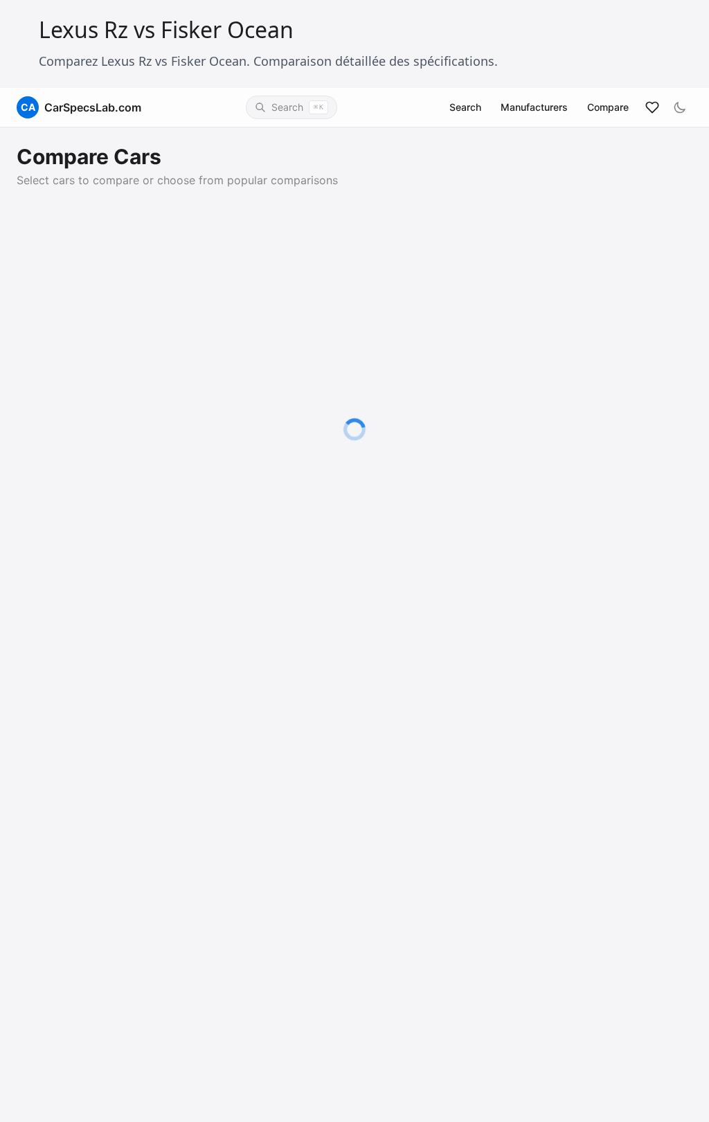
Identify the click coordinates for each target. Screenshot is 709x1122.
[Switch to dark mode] (679, 107)
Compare (608, 107)
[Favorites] (652, 107)
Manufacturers (534, 107)
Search (465, 107)
